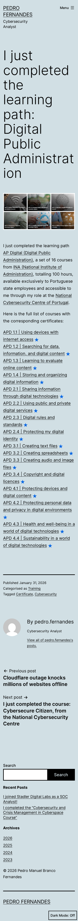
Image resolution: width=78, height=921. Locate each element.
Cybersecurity (46, 594)
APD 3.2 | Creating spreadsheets (35, 452)
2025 (7, 845)
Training (34, 588)
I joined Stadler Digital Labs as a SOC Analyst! (35, 799)
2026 (7, 838)
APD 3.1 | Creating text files (30, 445)
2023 (7, 859)
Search (9, 765)
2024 (7, 852)
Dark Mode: (60, 915)
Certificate (24, 594)
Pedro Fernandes (26, 902)
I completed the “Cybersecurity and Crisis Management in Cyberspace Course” (34, 812)
